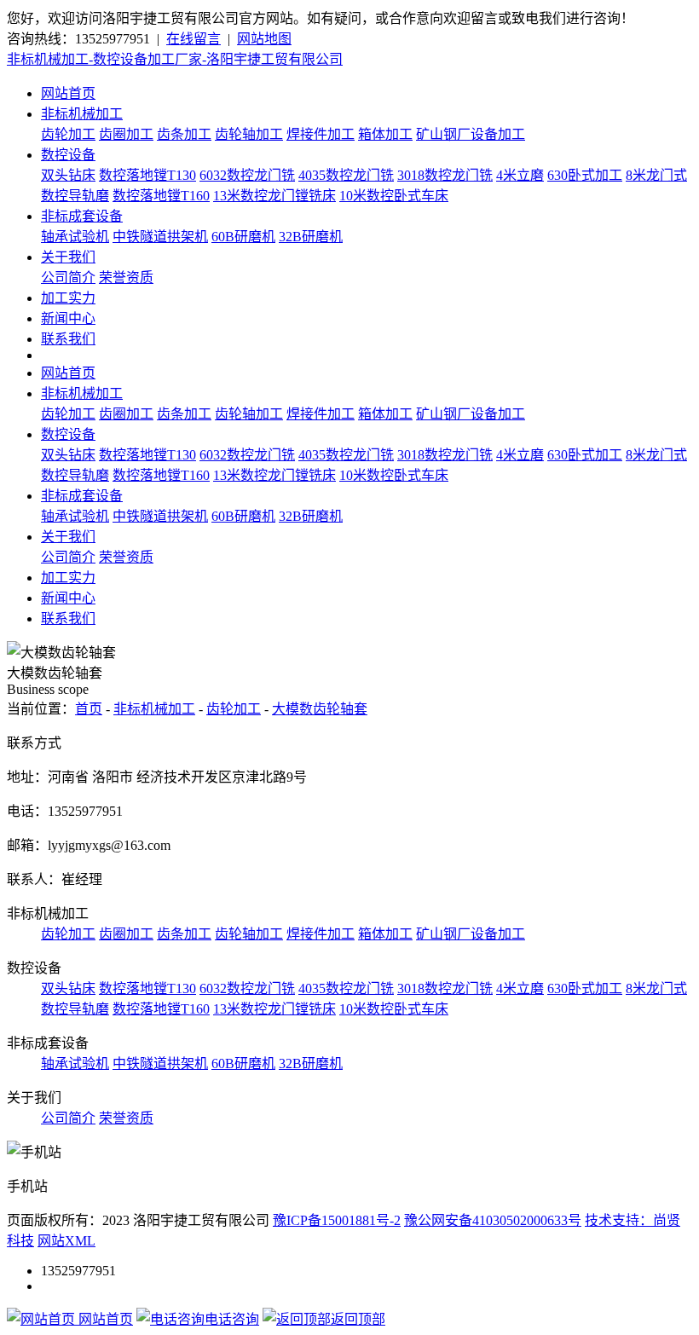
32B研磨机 (311, 236)
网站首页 (68, 93)
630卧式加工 (584, 175)
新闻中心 (68, 318)
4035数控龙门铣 (346, 175)
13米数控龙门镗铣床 (274, 195)
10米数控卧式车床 (393, 195)
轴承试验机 (75, 236)
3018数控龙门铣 (445, 175)
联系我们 (68, 339)
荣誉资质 (126, 277)
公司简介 (68, 277)
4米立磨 (520, 175)
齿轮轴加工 (249, 134)
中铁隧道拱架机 (160, 236)
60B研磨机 (243, 236)
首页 (88, 709)
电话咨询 (232, 1319)
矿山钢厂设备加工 (470, 134)
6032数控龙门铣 (247, 175)
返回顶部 (358, 1319)
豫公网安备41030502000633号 (492, 1220)
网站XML (66, 1241)
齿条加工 (184, 134)
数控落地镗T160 (161, 195)
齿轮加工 (68, 134)
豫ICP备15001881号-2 (337, 1220)
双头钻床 (68, 175)
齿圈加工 (126, 134)
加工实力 (68, 298)
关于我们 (68, 257)
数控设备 (68, 154)
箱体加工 (385, 134)
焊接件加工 (320, 134)
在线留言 (193, 39)
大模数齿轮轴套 (319, 709)
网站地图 (264, 39)
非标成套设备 (82, 216)
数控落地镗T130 (147, 175)
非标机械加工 (82, 114)
